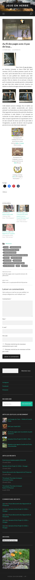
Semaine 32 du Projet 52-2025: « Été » (19, 439)
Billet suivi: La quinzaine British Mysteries (14, 281)
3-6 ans (6, 247)
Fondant (22, 143)
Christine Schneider (10, 252)
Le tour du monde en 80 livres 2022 (14, 263)
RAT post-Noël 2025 (14, 426)
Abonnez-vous (25, 371)
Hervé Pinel (7, 260)
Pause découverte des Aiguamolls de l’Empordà (16, 472)
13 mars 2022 (6, 49)
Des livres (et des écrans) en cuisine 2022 (15, 255)
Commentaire (6, 299)
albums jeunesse (15, 247)
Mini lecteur (9, 243)
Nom (4, 319)
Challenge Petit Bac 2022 (11, 250)
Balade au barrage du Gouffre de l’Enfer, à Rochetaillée (20, 445)
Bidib (17, 143)
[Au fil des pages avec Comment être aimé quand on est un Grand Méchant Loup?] (23, 208)
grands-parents (16, 257)
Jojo (3, 503)
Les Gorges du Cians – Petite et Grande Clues (20, 420)
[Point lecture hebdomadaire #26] (8, 208)
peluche (24, 265)
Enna (14, 176)
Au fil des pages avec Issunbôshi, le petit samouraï (20, 432)
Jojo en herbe (17, 5)
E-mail (4, 327)
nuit (18, 265)
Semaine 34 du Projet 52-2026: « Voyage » (15, 466)
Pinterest (5, 390)
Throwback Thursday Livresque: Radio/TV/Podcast (12, 487)
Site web (4, 335)
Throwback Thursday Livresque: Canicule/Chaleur (12, 479)
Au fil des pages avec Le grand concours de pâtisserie (14, 273)
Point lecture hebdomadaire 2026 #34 (14, 460)
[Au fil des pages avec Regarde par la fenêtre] (8, 227)
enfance (6, 257)
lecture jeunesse (9, 265)
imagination (17, 260)
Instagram (5, 382)
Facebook (5, 386)
